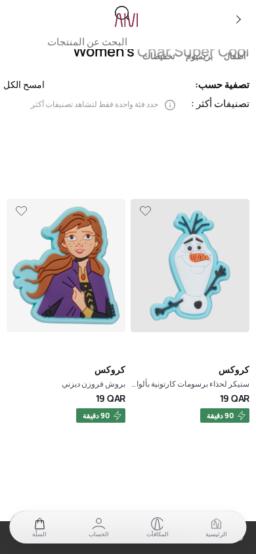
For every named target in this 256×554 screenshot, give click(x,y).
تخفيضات (158, 56)
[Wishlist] (145, 211)
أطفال (235, 56)
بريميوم (199, 56)
